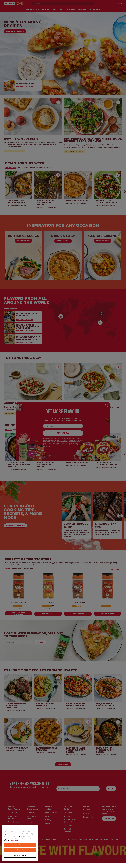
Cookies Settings (20, 855)
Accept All (20, 845)
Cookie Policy (14, 840)
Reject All (20, 850)
